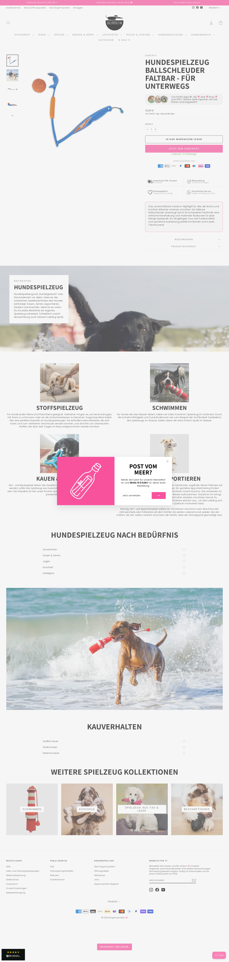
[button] (13, 954)
